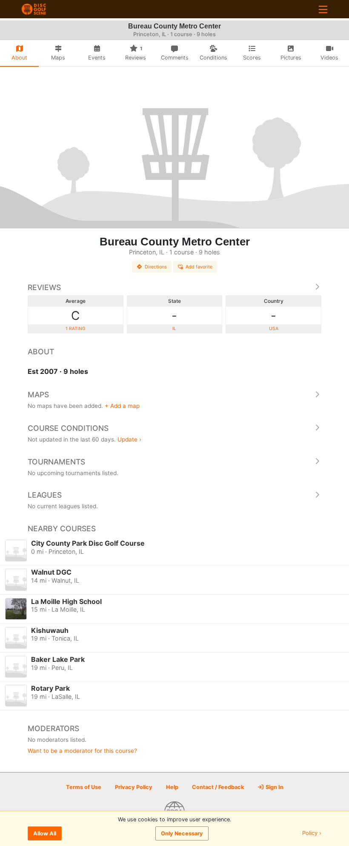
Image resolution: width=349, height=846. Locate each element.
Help (172, 787)
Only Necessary (182, 833)
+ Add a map (122, 405)
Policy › (311, 833)
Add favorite (199, 267)
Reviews (44, 287)
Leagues (45, 494)
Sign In (273, 787)
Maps (38, 394)
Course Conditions (68, 428)
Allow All (44, 833)
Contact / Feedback (218, 787)
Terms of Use (83, 787)
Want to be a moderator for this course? (82, 750)
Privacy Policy (133, 787)
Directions (156, 267)
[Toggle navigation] (323, 9)
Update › (129, 439)
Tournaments (56, 461)
